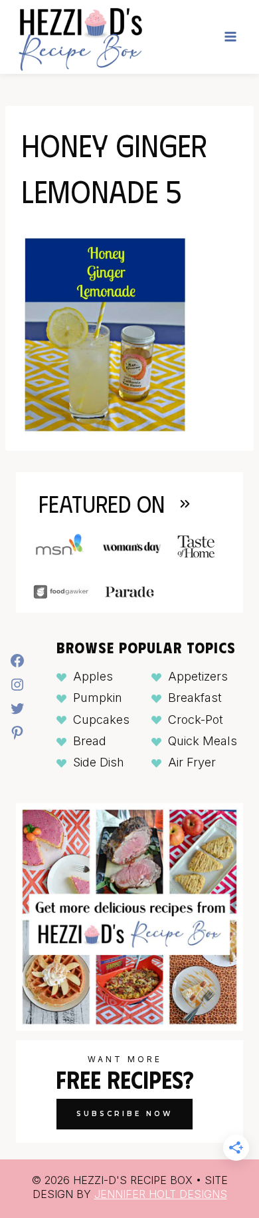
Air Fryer (192, 762)
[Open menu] (230, 37)
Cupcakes (101, 720)
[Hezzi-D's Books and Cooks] (80, 37)
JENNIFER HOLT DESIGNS (160, 1194)
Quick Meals (202, 741)
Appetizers (198, 676)
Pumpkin (97, 698)
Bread (89, 741)
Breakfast (195, 698)
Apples (93, 676)
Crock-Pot (195, 720)
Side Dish (98, 762)
